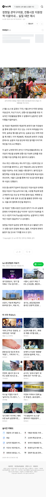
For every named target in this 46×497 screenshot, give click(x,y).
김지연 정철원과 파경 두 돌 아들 (14, 443)
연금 (7, 438)
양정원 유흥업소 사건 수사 (14, 453)
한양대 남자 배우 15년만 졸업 (36, 448)
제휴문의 (35, 466)
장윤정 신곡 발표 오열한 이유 (14, 433)
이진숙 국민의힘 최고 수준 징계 (14, 448)
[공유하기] (42, 24)
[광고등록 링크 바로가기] (43, 30)
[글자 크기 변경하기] (37, 24)
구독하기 (38, 264)
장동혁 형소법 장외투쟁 (36, 453)
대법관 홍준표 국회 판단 (36, 433)
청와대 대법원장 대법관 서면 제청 (36, 443)
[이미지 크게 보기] (40, 71)
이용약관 (10, 466)
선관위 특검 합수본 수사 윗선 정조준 (36, 438)
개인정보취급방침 (19, 466)
